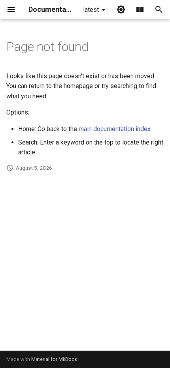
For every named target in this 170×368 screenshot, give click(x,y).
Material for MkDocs (54, 359)
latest (91, 9)
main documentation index (115, 129)
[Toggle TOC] (140, 9)
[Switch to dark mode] (121, 9)
